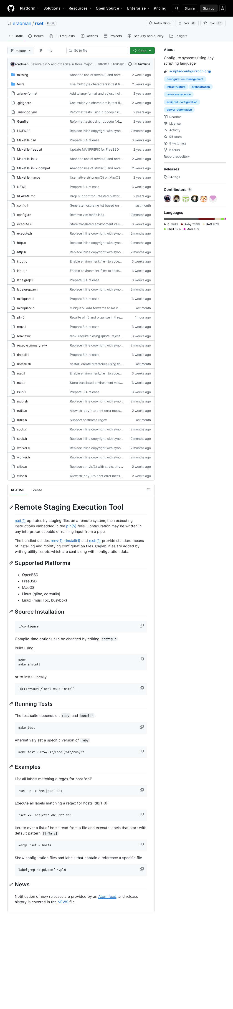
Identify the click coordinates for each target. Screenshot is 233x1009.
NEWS (21, 187)
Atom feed (107, 896)
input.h (22, 271)
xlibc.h (22, 476)
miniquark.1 (25, 299)
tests (20, 84)
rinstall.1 (23, 355)
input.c (22, 261)
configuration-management (185, 79)
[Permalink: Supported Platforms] (11, 563)
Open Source (107, 8)
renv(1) (57, 540)
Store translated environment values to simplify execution (112, 224)
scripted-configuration (182, 102)
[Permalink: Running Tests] (11, 703)
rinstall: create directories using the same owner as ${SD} (112, 364)
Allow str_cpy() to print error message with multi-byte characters (118, 410)
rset (39, 23)
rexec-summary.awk (32, 345)
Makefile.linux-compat (33, 168)
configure (24, 215)
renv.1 (21, 327)
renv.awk (24, 336)
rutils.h (22, 420)
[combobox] (99, 50)
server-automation (179, 109)
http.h (21, 252)
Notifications (162, 23)
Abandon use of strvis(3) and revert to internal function (111, 75)
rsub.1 (21, 392)
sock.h (22, 438)
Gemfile (22, 121)
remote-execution (179, 94)
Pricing (160, 8)
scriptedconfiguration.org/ (190, 71)
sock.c (22, 429)
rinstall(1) (72, 540)
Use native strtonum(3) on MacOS (95, 177)
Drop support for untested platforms (97, 196)
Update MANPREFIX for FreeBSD (94, 149)
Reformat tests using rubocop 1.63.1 (97, 112)
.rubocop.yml (27, 112)
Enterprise (136, 8)
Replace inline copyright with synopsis (98, 131)
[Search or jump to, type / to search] (176, 8)
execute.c (24, 224)
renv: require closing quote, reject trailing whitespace (109, 336)
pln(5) (71, 526)
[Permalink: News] (11, 884)
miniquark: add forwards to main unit (97, 308)
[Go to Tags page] (50, 50)
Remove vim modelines (87, 215)
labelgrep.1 (25, 280)
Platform (27, 8)
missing (22, 75)
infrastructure (176, 87)
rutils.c (22, 410)
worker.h (23, 457)
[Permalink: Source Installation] (11, 611)
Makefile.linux (27, 159)
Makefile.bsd (26, 140)
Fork (189, 23)
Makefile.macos (28, 177)
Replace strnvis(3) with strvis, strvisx (97, 466)
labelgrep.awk (27, 289)
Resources (78, 8)
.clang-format (27, 93)
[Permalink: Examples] (11, 767)
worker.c (23, 448)
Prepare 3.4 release (84, 140)
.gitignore (24, 103)
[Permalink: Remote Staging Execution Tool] (11, 507)
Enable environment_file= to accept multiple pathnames (111, 261)
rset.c (21, 382)
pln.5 (21, 317)
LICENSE (23, 131)
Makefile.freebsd (29, 149)
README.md (26, 196)
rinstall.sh (24, 364)
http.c (21, 243)
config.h (23, 205)
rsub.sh (22, 401)
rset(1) (20, 520)
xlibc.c (22, 466)
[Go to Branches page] (41, 50)
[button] (142, 625)
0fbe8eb (103, 64)
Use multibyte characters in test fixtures (99, 84)
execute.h (24, 233)
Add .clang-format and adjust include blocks (103, 93)
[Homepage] (11, 8)
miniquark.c (25, 308)
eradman (22, 23)
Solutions (52, 8)
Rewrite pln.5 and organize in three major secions (67, 64)
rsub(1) (95, 540)
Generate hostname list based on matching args (105, 205)
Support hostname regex (88, 420)
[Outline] (149, 489)
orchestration (201, 87)
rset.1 (21, 373)
